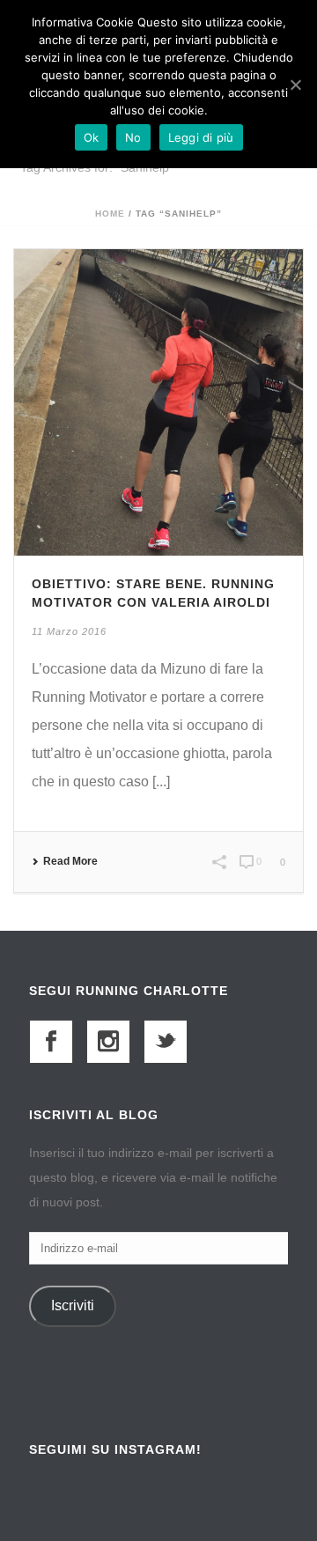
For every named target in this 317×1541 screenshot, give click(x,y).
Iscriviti (72, 1305)
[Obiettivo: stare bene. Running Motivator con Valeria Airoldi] (158, 401)
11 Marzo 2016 (69, 631)
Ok (92, 137)
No (133, 137)
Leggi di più (201, 137)
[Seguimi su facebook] (51, 1042)
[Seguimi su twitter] (166, 1042)
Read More (70, 861)
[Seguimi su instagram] (108, 1042)
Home (110, 213)
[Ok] (295, 84)
